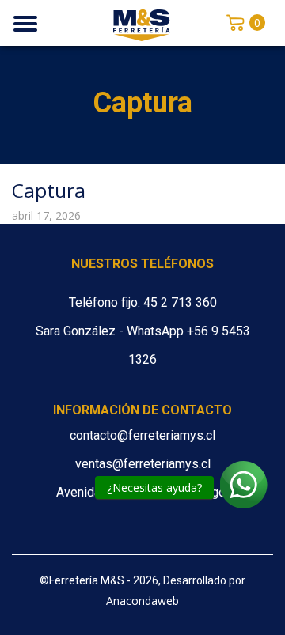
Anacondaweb (142, 600)
